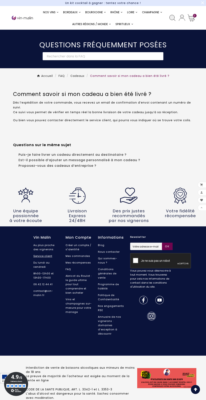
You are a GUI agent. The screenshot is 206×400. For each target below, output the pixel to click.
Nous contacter (109, 251)
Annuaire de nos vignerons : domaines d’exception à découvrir (109, 325)
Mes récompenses (78, 262)
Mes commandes (78, 256)
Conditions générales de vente (107, 273)
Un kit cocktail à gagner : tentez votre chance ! (103, 3)
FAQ (68, 269)
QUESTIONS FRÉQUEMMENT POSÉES (103, 45)
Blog (101, 245)
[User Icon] (182, 18)
